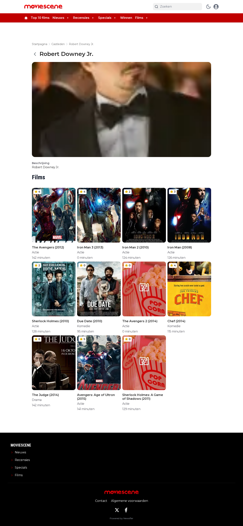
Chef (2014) (176, 321)
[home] (26, 18)
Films (139, 18)
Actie (35, 252)
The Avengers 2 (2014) (139, 321)
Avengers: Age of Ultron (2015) (96, 397)
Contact (101, 501)
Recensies (81, 18)
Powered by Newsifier (121, 518)
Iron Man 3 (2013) (90, 247)
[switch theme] (208, 6)
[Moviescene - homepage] (43, 7)
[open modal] (216, 6)
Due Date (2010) (89, 321)
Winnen (126, 18)
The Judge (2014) (45, 395)
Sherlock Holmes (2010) (50, 321)
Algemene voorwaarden (129, 501)
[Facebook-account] (126, 510)
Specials (104, 18)
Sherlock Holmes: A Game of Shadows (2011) (142, 397)
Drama (37, 400)
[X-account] (117, 510)
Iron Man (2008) (179, 247)
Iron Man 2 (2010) (135, 247)
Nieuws (58, 18)
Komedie (83, 326)
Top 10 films (40, 18)
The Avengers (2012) (48, 247)
